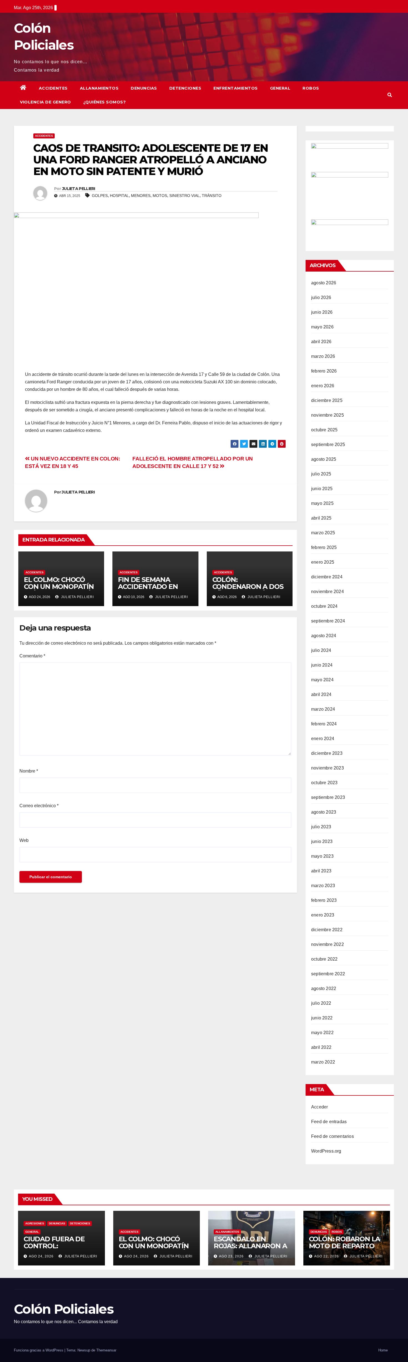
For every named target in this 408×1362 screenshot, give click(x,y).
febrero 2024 (324, 723)
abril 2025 (321, 518)
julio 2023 (321, 826)
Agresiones (34, 1223)
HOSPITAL (119, 195)
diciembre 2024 (326, 576)
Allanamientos (99, 88)
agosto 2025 (323, 459)
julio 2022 (321, 1003)
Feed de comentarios (332, 1136)
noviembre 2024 (327, 591)
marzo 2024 (323, 709)
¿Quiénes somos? (104, 102)
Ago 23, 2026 (231, 1256)
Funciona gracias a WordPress (39, 1350)
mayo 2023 (322, 856)
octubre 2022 (324, 959)
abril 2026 (321, 341)
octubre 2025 (324, 429)
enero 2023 (322, 915)
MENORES (140, 195)
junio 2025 (322, 488)
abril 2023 (321, 871)
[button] (389, 95)
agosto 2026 (323, 282)
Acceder (319, 1107)
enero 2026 (322, 385)
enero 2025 (322, 562)
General (280, 88)
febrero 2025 (324, 547)
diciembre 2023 (326, 753)
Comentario (32, 656)
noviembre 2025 (327, 415)
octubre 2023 (324, 782)
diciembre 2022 (326, 929)
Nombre (28, 771)
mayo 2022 (322, 1032)
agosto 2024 (323, 635)
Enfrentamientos (235, 88)
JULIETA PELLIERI (78, 188)
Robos (311, 88)
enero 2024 (322, 738)
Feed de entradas (329, 1121)
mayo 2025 (322, 503)
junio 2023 (322, 841)
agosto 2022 (323, 988)
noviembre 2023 (327, 768)
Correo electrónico (39, 805)
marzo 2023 (323, 885)
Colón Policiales (64, 1309)
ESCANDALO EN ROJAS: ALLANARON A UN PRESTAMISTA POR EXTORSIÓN (251, 1249)
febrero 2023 (324, 900)
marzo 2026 (323, 356)
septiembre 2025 (328, 444)
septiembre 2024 (328, 621)
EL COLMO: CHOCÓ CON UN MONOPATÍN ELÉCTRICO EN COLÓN (60, 587)
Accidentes (53, 88)
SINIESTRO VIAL (184, 195)
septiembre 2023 (328, 797)
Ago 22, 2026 (326, 1256)
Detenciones (185, 88)
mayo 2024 (322, 679)
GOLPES (100, 195)
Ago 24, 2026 (41, 1256)
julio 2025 (321, 474)
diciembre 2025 (326, 400)
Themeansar (106, 1350)
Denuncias (144, 88)
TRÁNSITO (211, 195)
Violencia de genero (45, 102)
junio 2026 (322, 312)
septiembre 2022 (328, 973)
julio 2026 (321, 297)
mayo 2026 (322, 327)
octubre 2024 (324, 606)
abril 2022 (321, 1047)
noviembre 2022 (327, 944)
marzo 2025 (323, 532)
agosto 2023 (323, 812)
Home (383, 1350)
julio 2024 (321, 650)
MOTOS (160, 195)
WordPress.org (326, 1151)
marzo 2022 (323, 1062)
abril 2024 (321, 694)
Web (24, 840)
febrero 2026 (324, 371)
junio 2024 (322, 665)
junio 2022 (322, 1018)
